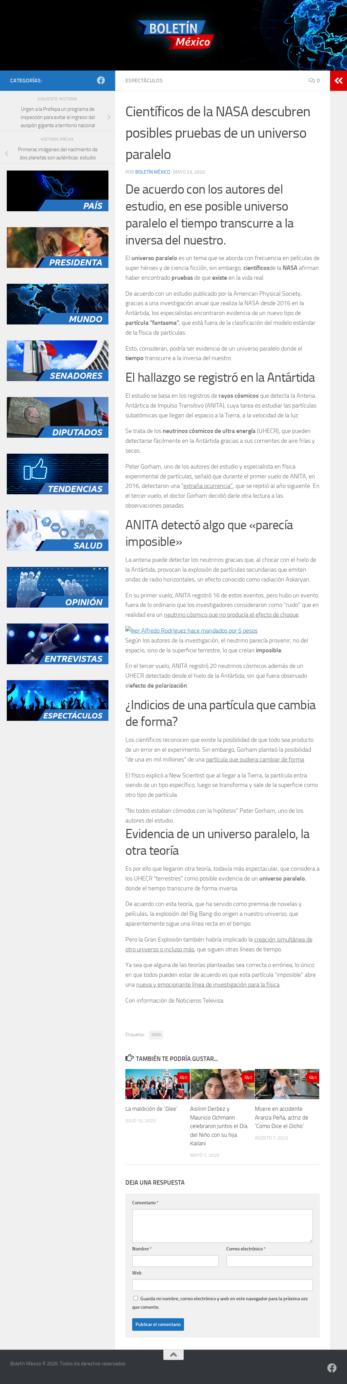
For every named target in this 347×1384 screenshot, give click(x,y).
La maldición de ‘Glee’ (151, 1108)
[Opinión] (57, 606)
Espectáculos (144, 80)
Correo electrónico (246, 1249)
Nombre (142, 1249)
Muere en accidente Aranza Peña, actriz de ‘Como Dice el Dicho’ (281, 1117)
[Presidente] (57, 266)
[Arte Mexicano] (57, 493)
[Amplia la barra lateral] (338, 81)
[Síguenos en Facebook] (101, 80)
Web (137, 1273)
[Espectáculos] (57, 719)
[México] (57, 209)
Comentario (145, 1203)
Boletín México (152, 172)
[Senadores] (57, 379)
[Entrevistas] (57, 662)
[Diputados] (57, 436)
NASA (156, 1034)
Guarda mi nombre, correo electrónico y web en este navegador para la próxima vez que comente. (220, 1303)
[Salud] (57, 549)
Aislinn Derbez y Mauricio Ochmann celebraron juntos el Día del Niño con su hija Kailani (218, 1126)
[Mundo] (57, 323)
